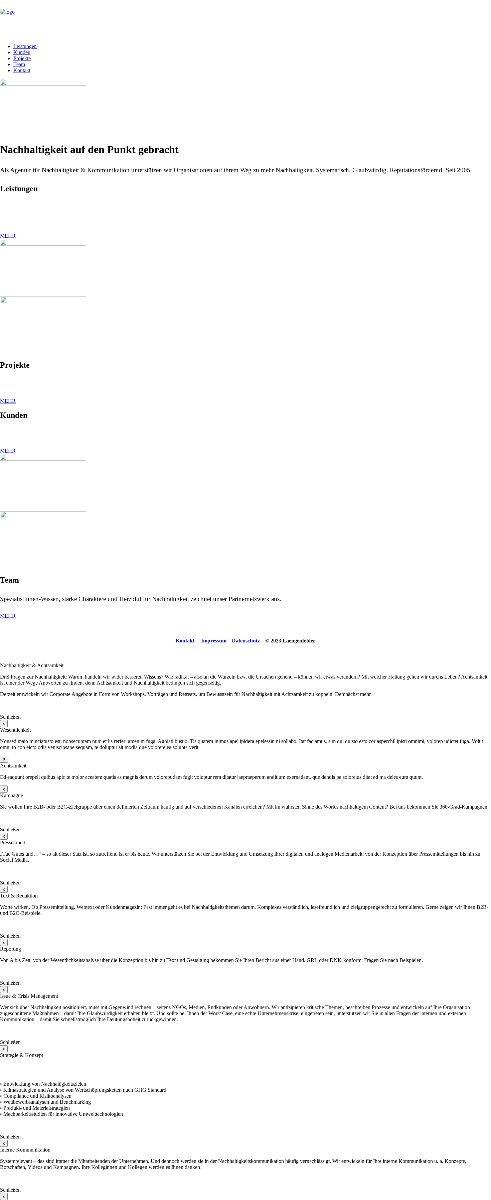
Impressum (213, 640)
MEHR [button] (8, 236)
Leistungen (25, 46)
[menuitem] (252, 46)
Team (19, 64)
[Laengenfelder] (245, 19)
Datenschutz (246, 640)
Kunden (21, 52)
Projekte (22, 58)
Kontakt (21, 70)
